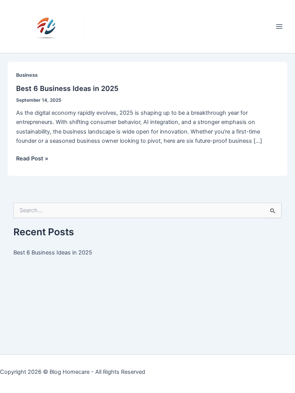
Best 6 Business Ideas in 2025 (67, 88)
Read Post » (32, 159)
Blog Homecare (69, 371)
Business (27, 75)
